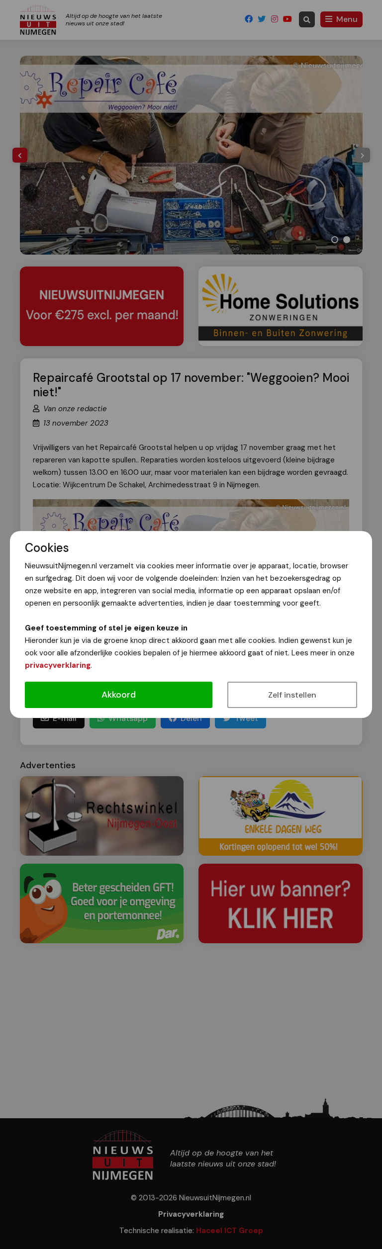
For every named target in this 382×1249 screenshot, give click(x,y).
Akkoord (118, 695)
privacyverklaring (58, 665)
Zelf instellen (292, 695)
